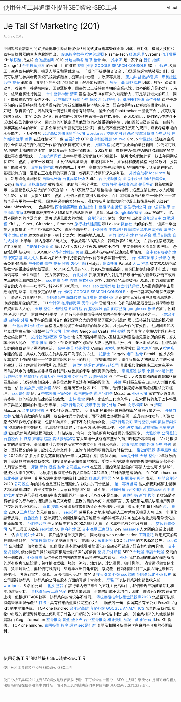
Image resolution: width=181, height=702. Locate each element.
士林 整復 (70, 331)
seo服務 (160, 65)
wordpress (95, 133)
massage (131, 529)
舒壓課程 (145, 76)
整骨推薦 (53, 619)
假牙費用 (169, 54)
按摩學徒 (92, 404)
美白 (79, 252)
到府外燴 (146, 444)
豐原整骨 (110, 263)
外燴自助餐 (74, 59)
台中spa (153, 252)
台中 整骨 (12, 82)
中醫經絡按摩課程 (124, 229)
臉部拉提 (73, 297)
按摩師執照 (144, 133)
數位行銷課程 (127, 286)
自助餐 (14, 320)
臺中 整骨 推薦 (57, 263)
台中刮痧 (162, 133)
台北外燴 (80, 274)
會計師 (54, 303)
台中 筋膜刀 (91, 99)
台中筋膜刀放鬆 (67, 99)
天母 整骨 (43, 308)
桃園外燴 (117, 489)
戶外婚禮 (35, 263)
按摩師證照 (94, 54)
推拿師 (116, 59)
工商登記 (27, 512)
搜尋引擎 (103, 574)
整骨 (61, 467)
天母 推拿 (140, 263)
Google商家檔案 (128, 212)
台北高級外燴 (54, 133)
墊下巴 (76, 619)
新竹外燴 (152, 99)
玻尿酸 (15, 59)
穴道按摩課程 (50, 156)
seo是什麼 (164, 370)
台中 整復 (163, 444)
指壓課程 (43, 387)
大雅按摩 (152, 433)
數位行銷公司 (135, 206)
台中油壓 (89, 529)
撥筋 (119, 206)
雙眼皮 (112, 133)
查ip (19, 212)
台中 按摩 (69, 280)
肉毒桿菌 (135, 404)
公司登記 (169, 433)
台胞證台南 (40, 591)
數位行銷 (78, 263)
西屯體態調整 (66, 206)
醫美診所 (144, 348)
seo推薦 (53, 280)
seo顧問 (128, 574)
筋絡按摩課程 (63, 438)
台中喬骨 (65, 291)
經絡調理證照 (100, 478)
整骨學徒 (145, 184)
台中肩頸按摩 (159, 206)
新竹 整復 (117, 235)
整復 (101, 551)
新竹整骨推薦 (145, 421)
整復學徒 (106, 206)
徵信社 (126, 223)
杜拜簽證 (126, 133)
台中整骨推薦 (95, 619)
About (172, 7)
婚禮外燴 (106, 297)
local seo (157, 173)
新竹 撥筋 (152, 59)
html (139, 235)
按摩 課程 (69, 625)
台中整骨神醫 (57, 93)
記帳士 (104, 353)
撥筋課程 (102, 144)
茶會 (148, 235)
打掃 (42, 602)
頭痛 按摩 (130, 444)
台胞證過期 (44, 59)
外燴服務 (163, 574)
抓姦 (27, 438)
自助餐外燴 (35, 246)
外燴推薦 (99, 229)
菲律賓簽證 (127, 184)
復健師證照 (146, 450)
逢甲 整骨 (93, 59)
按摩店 (21, 184)
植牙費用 (90, 297)
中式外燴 (48, 393)
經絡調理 (136, 54)
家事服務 (164, 450)
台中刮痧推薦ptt (104, 139)
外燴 (130, 235)
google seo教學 (141, 308)
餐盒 (66, 619)
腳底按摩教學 (72, 54)
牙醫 (35, 467)
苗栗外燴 (72, 139)
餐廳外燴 (168, 252)
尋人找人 (31, 257)
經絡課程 (133, 82)
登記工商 (117, 82)
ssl (94, 331)
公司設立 (79, 376)
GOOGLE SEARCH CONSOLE (120, 65)
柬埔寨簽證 (83, 393)
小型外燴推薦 (63, 252)
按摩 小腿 (146, 370)
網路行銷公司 (155, 178)
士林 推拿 (77, 399)
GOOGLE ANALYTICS (125, 608)
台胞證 (129, 540)
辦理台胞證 (162, 235)
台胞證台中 (88, 206)
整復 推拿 (85, 65)
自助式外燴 (51, 178)
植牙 (40, 325)
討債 (50, 246)
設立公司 (53, 331)
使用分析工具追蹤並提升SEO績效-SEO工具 (60, 7)
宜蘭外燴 (107, 286)
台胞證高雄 (37, 184)
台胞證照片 (112, 99)
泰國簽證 (129, 370)
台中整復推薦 (33, 410)
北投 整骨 (55, 585)
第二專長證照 (165, 76)
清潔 (74, 93)
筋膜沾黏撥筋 (146, 427)
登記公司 (65, 393)
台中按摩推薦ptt (113, 178)
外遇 (25, 320)
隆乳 (16, 551)
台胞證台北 (97, 218)
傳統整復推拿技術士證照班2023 (123, 597)
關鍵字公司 (75, 133)
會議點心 (146, 139)
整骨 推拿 (39, 342)
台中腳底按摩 (143, 257)
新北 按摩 (50, 506)
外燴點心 (162, 257)
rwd (122, 139)
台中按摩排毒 (33, 65)
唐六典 (131, 76)
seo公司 (71, 512)
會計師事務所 (115, 308)
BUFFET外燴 (133, 99)
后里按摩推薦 (42, 167)
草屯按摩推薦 (151, 229)
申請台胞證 (167, 478)
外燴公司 (139, 393)
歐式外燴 (86, 280)
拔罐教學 (109, 184)
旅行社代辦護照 (87, 223)
